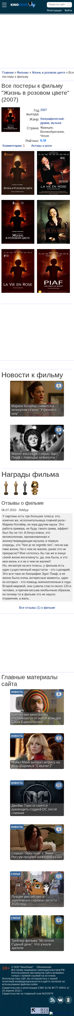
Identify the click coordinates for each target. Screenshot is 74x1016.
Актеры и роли (41, 145)
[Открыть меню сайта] (4, 5)
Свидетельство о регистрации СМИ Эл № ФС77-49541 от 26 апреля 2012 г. (35, 989)
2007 (43, 110)
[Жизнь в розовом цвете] (10, 121)
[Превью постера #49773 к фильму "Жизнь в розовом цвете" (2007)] (17, 222)
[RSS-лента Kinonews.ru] (52, 1000)
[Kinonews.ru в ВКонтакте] (60, 1000)
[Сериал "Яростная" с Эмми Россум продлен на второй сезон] (37, 842)
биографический (52, 118)
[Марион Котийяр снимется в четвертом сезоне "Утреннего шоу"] (37, 399)
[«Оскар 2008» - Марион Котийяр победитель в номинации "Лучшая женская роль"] (15, 488)
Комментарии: (13, 145)
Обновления (44, 967)
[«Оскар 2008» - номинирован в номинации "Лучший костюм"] (24, 488)
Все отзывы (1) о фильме (37, 607)
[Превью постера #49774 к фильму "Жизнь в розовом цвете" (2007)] (53, 222)
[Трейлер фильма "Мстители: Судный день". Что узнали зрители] (37, 933)
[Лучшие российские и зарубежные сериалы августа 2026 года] (37, 889)
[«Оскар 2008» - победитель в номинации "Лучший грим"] (5, 488)
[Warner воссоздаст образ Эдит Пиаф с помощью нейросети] (37, 443)
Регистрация (54, 10)
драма (44, 123)
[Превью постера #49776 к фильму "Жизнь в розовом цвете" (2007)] (53, 271)
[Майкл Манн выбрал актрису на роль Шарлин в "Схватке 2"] (37, 751)
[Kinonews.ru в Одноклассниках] (68, 1000)
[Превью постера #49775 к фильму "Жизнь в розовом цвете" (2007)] (17, 271)
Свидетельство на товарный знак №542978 (27, 993)
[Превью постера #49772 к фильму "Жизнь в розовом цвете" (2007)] (53, 173)
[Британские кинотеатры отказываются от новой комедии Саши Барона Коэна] (37, 707)
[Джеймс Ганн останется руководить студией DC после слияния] (37, 798)
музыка (56, 123)
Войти (68, 10)
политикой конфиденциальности (21, 981)
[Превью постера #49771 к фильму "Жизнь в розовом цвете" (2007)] (17, 173)
